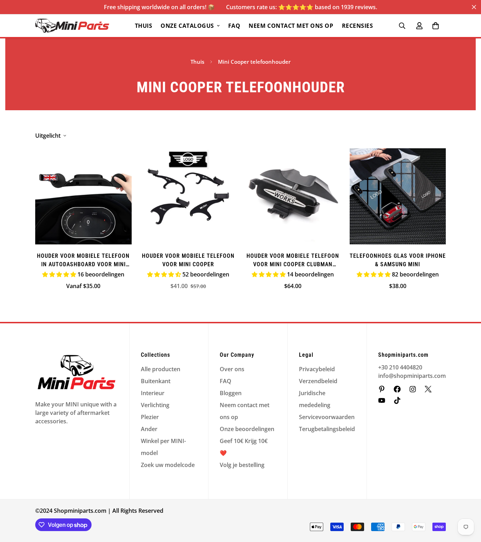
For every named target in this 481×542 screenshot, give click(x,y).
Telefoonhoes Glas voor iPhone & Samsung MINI (398, 260)
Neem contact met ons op (291, 26)
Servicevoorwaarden (327, 417)
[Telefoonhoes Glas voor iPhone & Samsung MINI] (398, 196)
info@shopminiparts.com (412, 376)
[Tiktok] (397, 400)
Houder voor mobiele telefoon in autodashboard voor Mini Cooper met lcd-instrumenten (83, 261)
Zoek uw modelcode (168, 465)
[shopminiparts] (381, 389)
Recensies (357, 26)
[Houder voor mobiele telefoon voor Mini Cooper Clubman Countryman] (293, 196)
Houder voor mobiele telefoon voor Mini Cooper (188, 260)
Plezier (150, 417)
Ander (149, 429)
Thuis (143, 26)
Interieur (152, 393)
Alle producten (160, 369)
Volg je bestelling (242, 465)
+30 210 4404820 (400, 367)
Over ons (232, 369)
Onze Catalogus (187, 26)
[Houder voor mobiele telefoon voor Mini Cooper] (188, 196)
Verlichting (155, 405)
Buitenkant (155, 381)
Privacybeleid (317, 369)
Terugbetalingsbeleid (327, 429)
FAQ (234, 26)
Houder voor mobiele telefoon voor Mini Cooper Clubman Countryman (292, 261)
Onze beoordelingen (247, 429)
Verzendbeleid (318, 381)
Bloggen (231, 393)
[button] (435, 26)
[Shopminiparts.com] (72, 25)
